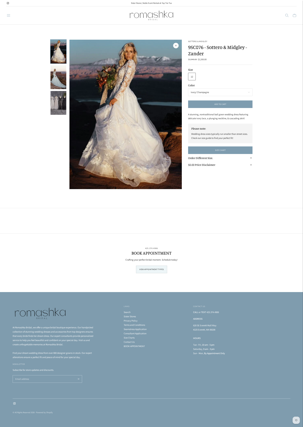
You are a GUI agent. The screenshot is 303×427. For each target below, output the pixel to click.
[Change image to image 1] (58, 51)
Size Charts (129, 337)
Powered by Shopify (44, 412)
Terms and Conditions (134, 324)
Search (127, 312)
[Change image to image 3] (58, 103)
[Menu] (8, 15)
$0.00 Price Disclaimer (201, 164)
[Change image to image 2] (58, 77)
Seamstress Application (135, 329)
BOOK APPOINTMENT (134, 346)
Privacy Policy (130, 320)
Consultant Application (135, 333)
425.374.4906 (151, 248)
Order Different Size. (200, 158)
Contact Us (129, 341)
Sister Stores (130, 316)
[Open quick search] (287, 15)
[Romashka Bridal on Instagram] (8, 3)
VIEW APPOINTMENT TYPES (151, 269)
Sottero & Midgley (197, 41)
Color (191, 85)
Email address (22, 375)
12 (192, 76)
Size (190, 69)
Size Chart (220, 150)
